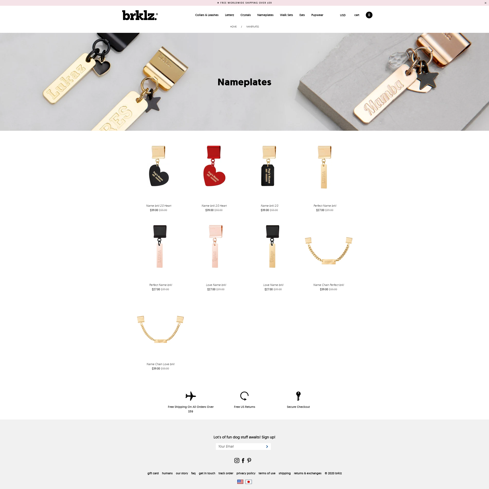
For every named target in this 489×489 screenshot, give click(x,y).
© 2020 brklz (333, 473)
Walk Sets (286, 15)
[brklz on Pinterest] (249, 461)
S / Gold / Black (158, 170)
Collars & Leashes (207, 15)
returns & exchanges (307, 473)
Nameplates (265, 15)
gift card (153, 473)
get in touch (207, 473)
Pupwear (317, 15)
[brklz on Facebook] (243, 461)
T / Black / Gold (273, 249)
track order (226, 473)
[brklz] (139, 15)
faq (193, 473)
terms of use (267, 473)
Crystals (245, 15)
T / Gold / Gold (324, 170)
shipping (285, 473)
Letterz (229, 15)
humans (167, 473)
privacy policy (245, 473)
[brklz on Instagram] (237, 461)
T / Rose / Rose (216, 249)
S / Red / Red (214, 170)
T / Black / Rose (160, 249)
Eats (302, 15)
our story (182, 473)
